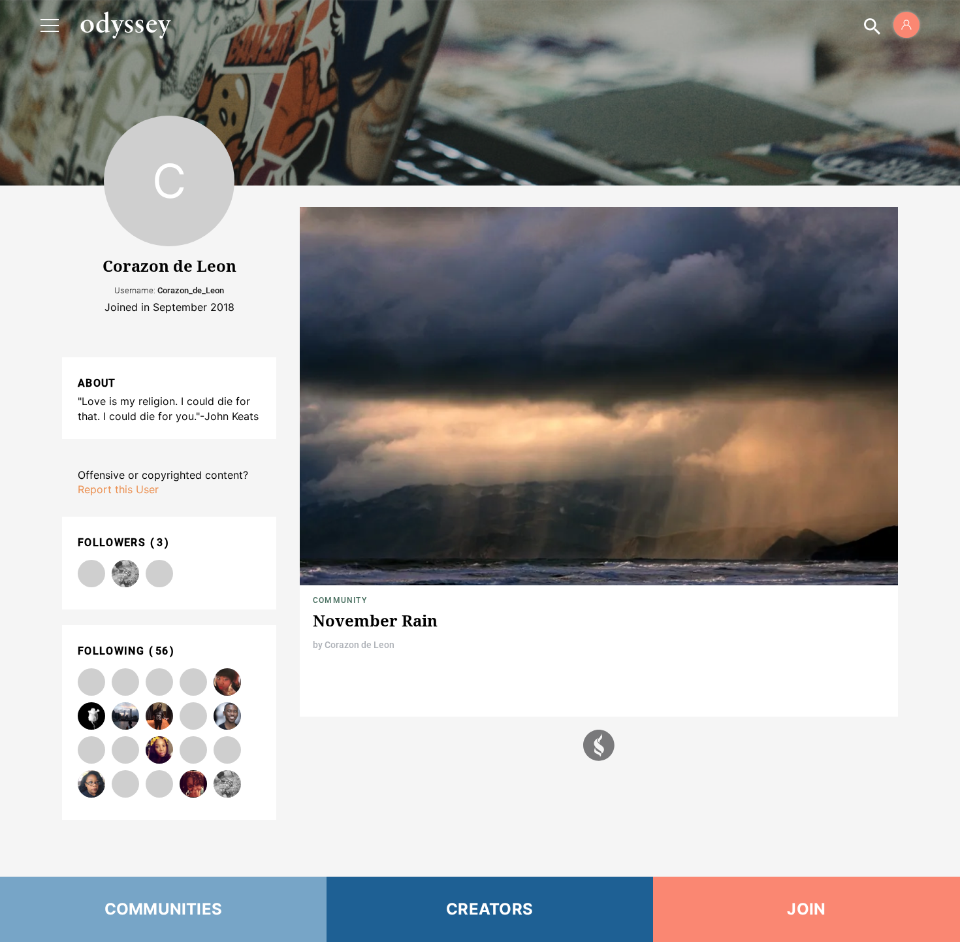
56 (162, 651)
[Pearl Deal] (125, 573)
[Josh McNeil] (125, 750)
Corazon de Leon (359, 645)
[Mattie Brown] (159, 573)
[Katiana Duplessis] (159, 682)
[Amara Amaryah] (193, 716)
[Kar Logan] (227, 716)
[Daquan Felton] (159, 716)
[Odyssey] (125, 25)
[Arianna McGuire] (159, 750)
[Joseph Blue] (125, 784)
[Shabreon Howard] (227, 682)
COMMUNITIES (163, 909)
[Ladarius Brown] (125, 682)
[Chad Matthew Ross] (193, 750)
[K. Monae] (193, 784)
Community (340, 600)
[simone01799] (91, 573)
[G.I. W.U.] (91, 716)
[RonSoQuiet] (159, 784)
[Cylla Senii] (227, 750)
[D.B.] (91, 784)
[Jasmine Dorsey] (91, 750)
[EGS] (125, 716)
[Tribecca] (193, 682)
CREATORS (489, 909)
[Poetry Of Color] (91, 682)
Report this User (118, 489)
